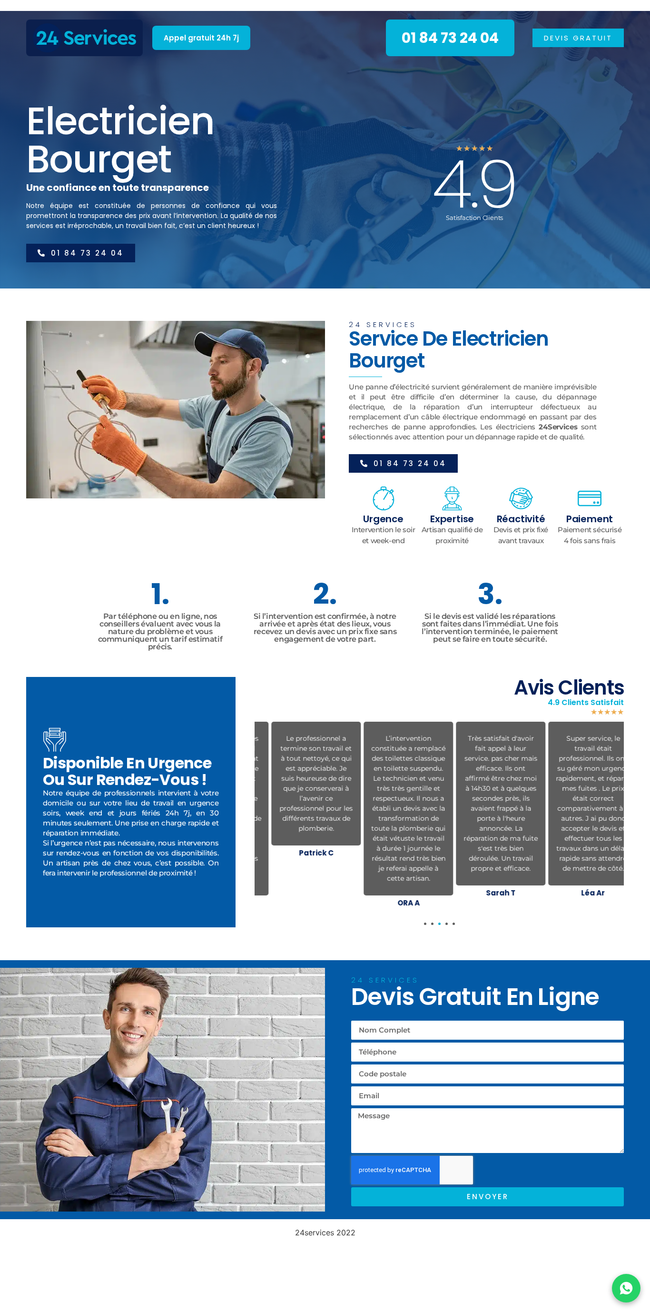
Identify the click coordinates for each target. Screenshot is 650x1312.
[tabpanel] (301, 791)
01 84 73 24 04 (450, 38)
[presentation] (425, 923)
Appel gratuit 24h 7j (201, 38)
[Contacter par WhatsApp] (626, 1288)
